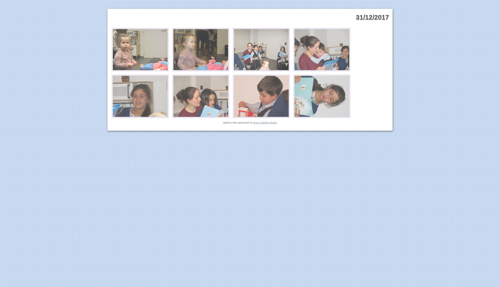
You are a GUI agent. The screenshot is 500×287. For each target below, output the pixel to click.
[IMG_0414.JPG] (322, 96)
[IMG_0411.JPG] (140, 96)
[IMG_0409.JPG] (261, 49)
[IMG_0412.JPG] (200, 96)
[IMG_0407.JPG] (140, 49)
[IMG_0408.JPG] (200, 49)
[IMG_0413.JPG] (261, 96)
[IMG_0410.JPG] (322, 49)
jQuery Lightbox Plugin (265, 123)
